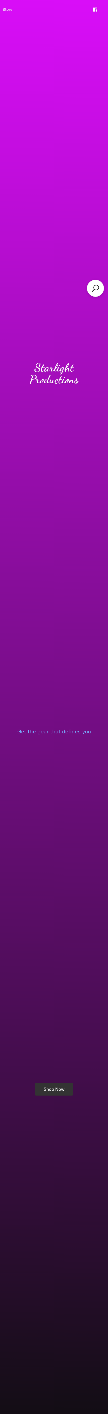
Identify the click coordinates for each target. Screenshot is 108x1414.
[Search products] (95, 288)
